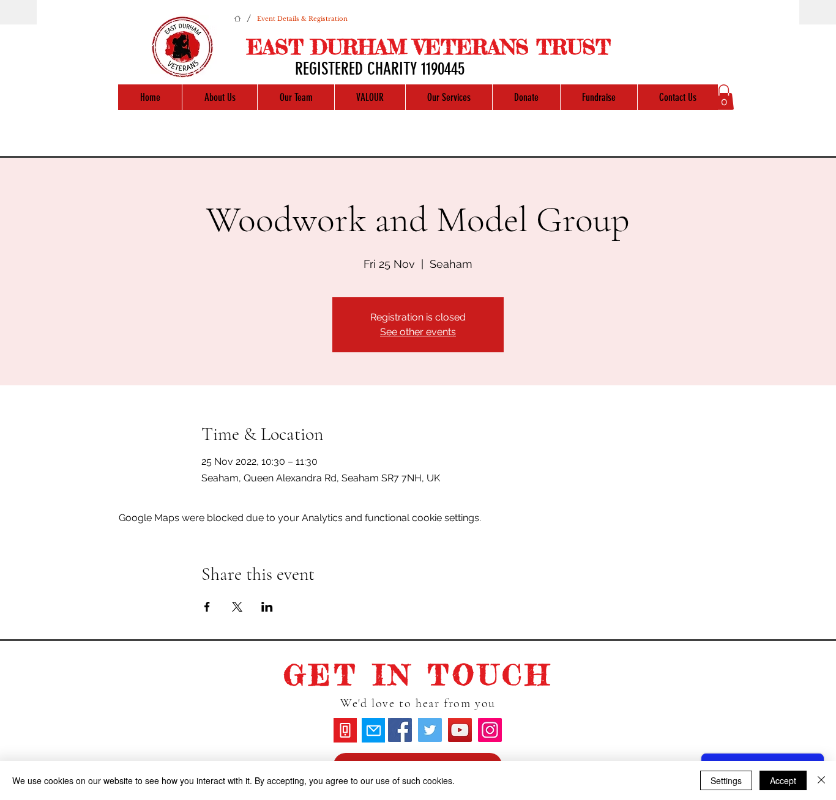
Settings (726, 780)
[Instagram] (490, 730)
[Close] (821, 780)
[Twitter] (430, 730)
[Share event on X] (237, 607)
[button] (723, 97)
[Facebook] (400, 730)
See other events (418, 332)
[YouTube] (460, 730)
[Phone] (345, 730)
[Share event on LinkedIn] (267, 607)
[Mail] (373, 730)
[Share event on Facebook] (207, 607)
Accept (783, 780)
